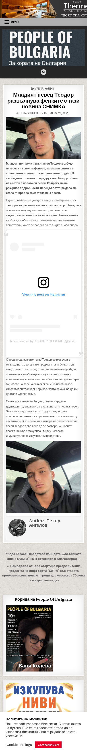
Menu (14, 22)
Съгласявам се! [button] (48, 745)
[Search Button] (43, 72)
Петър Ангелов (29, 113)
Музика (39, 88)
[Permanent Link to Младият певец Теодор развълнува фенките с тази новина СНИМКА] (43, 138)
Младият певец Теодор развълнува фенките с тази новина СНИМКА (43, 100)
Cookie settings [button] (19, 745)
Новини (49, 88)
